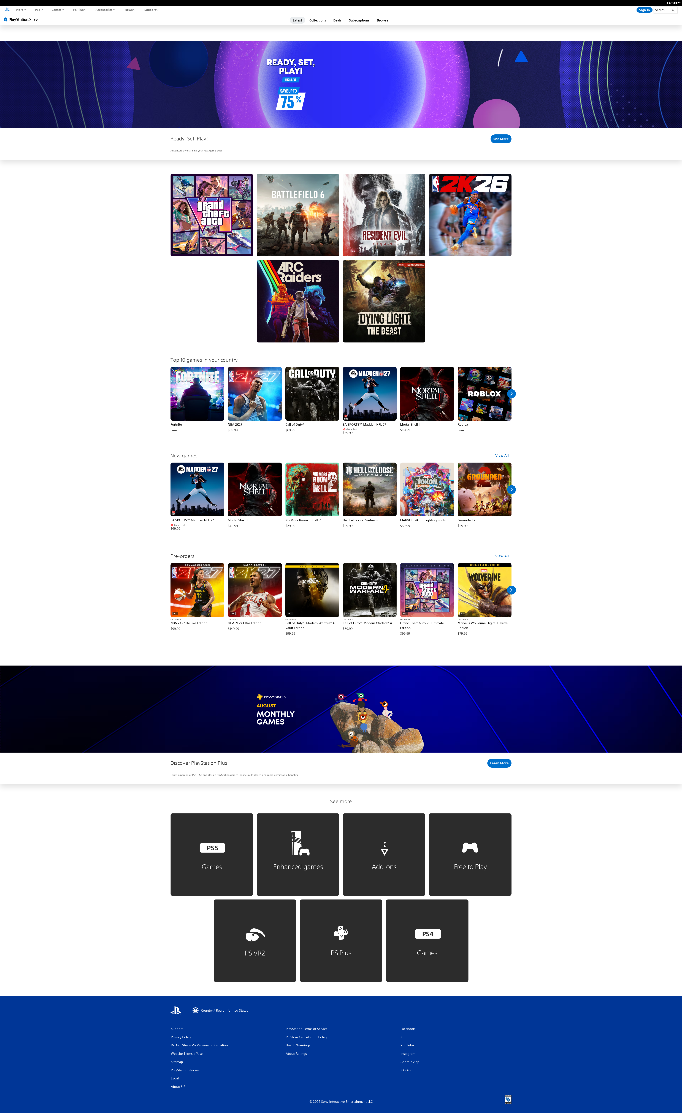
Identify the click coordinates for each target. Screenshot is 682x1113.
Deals (337, 20)
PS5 (37, 9)
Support (150, 9)
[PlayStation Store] (22, 19)
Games (56, 9)
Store (19, 9)
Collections (317, 20)
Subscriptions (359, 20)
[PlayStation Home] (7, 9)
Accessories (103, 9)
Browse (382, 20)
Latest (297, 20)
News (129, 9)
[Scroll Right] (511, 393)
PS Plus (78, 9)
